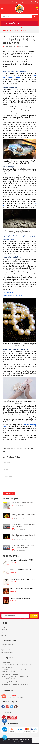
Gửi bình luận (9, 493)
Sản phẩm (4, 629)
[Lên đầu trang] (34, 733)
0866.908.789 (10, 679)
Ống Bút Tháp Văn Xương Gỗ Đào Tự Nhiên (21, 598)
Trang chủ (4, 627)
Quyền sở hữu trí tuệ (7, 652)
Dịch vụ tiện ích (5, 650)
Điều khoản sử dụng (7, 644)
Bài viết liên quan (10, 499)
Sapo (23, 742)
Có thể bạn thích (11, 556)
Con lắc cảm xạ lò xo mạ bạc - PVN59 (21, 560)
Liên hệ (3, 635)
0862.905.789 (10, 671)
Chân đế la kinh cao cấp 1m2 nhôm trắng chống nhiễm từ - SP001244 (22, 579)
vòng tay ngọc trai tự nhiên (15, 448)
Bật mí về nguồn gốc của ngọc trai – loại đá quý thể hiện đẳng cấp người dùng (19, 39)
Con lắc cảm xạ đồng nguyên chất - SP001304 (21, 570)
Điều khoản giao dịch (7, 647)
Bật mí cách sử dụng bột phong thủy (23, 502)
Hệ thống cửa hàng (33, 2)
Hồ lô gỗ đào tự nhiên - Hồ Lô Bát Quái (21, 588)
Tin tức (3, 632)
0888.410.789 (10, 686)
